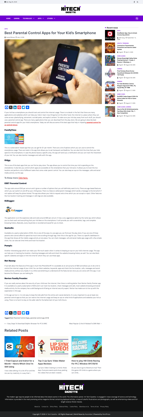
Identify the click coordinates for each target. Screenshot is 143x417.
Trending (125, 43)
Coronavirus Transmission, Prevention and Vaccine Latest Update (126, 47)
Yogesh (121, 52)
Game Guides (121, 56)
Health (119, 43)
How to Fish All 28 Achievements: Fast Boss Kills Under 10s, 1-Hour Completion (127, 111)
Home (8, 18)
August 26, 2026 (130, 116)
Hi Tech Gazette (51, 414)
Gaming (16, 18)
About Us (37, 406)
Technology (27, 18)
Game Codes (121, 94)
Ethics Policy (54, 406)
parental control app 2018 (39, 318)
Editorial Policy (63, 406)
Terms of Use (95, 406)
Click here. (23, 177)
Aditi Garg (122, 38)
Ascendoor (88, 414)
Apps (39, 18)
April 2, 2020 (129, 52)
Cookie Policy (74, 406)
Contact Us (45, 406)
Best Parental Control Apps (19, 318)
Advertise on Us (84, 406)
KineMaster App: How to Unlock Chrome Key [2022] (127, 34)
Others (50, 18)
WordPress (106, 414)
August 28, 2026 (130, 65)
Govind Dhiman (10, 37)
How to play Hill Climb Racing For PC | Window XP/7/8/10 (86, 362)
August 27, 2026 (130, 90)
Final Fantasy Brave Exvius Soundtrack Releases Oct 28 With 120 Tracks (127, 73)
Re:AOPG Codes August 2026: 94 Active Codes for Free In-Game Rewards (127, 98)
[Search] (136, 18)
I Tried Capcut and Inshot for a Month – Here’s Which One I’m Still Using (19, 364)
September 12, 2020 (126, 38)
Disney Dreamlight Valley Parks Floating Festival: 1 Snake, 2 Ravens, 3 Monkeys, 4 (127, 60)
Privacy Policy (104, 406)
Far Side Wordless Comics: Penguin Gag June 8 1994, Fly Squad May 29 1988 (126, 86)
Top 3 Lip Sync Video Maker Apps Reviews (51, 362)
